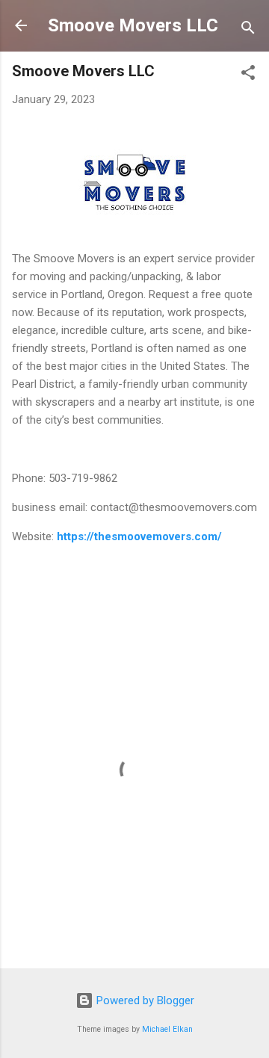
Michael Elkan (167, 1029)
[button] (248, 75)
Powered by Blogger (143, 1000)
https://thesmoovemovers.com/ (139, 536)
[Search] (248, 30)
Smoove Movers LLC (133, 25)
